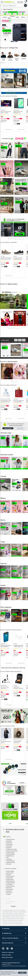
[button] (14, 6)
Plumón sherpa (10, 879)
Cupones (5, 17)
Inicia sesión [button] (20, 2)
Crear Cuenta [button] (20, 428)
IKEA (7, 857)
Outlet (17, 17)
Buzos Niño (9, 842)
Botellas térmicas (10, 881)
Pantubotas (9, 890)
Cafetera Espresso (10, 862)
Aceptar (22, 972)
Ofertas (23, 17)
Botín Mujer (9, 887)
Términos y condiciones (8, 952)
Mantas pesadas (10, 871)
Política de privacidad (7, 957)
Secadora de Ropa (10, 854)
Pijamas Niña (9, 844)
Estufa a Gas (9, 892)
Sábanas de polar (10, 876)
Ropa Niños (9, 845)
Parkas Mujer (9, 884)
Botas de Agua (9, 889)
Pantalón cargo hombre (12, 850)
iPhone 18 (8, 864)
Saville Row (9, 841)
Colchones (8, 903)
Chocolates (9, 859)
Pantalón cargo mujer (11, 849)
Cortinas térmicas (10, 882)
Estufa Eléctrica (10, 855)
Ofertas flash (11, 17)
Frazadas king (9, 877)
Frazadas (8, 894)
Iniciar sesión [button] (8, 428)
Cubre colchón (9, 872)
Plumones (8, 874)
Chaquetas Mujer (10, 839)
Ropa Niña (8, 847)
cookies (8, 973)
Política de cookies (6, 955)
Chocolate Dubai (10, 860)
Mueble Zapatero (10, 901)
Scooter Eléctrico (10, 852)
